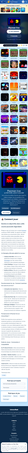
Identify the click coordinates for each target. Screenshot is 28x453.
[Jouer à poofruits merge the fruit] (3, 10)
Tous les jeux (16, 212)
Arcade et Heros (12, 48)
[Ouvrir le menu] (1, 1)
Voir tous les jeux (14, 440)
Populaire (22, 396)
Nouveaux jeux (14, 435)
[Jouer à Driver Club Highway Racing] (8, 10)
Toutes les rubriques (14, 439)
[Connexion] (23, 1)
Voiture (14, 426)
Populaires (14, 437)
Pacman (18, 48)
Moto (14, 428)
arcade (3, 375)
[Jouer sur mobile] (26, 45)
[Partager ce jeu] (23, 45)
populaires (22, 280)
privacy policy (14, 448)
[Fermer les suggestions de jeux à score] (26, 6)
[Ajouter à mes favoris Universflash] (24, 45)
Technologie (6, 399)
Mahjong (14, 429)
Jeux (6, 48)
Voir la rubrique (6, 212)
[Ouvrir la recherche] (26, 1)
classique (24, 230)
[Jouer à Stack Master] (23, 10)
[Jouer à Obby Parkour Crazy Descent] (18, 10)
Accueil (2, 48)
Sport (14, 424)
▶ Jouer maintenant (14, 31)
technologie (7, 260)
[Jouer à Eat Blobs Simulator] (13, 10)
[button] (10, 45)
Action (14, 422)
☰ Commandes (14, 36)
